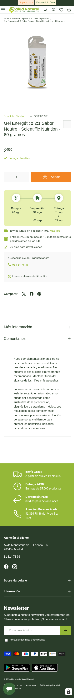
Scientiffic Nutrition (15, 116)
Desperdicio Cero (45, 2)
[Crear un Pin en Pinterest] (39, 294)
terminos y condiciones (33, 649)
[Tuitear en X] (24, 294)
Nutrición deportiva (21, 19)
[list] (37, 64)
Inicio (6, 19)
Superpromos (26, 2)
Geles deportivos (41, 19)
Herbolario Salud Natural (22, 689)
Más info (55, 230)
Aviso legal (31, 695)
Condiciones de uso (13, 695)
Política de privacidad (50, 695)
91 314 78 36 (12, 562)
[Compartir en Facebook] (31, 294)
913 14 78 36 (20, 264)
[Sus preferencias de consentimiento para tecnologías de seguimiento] (65, 691)
